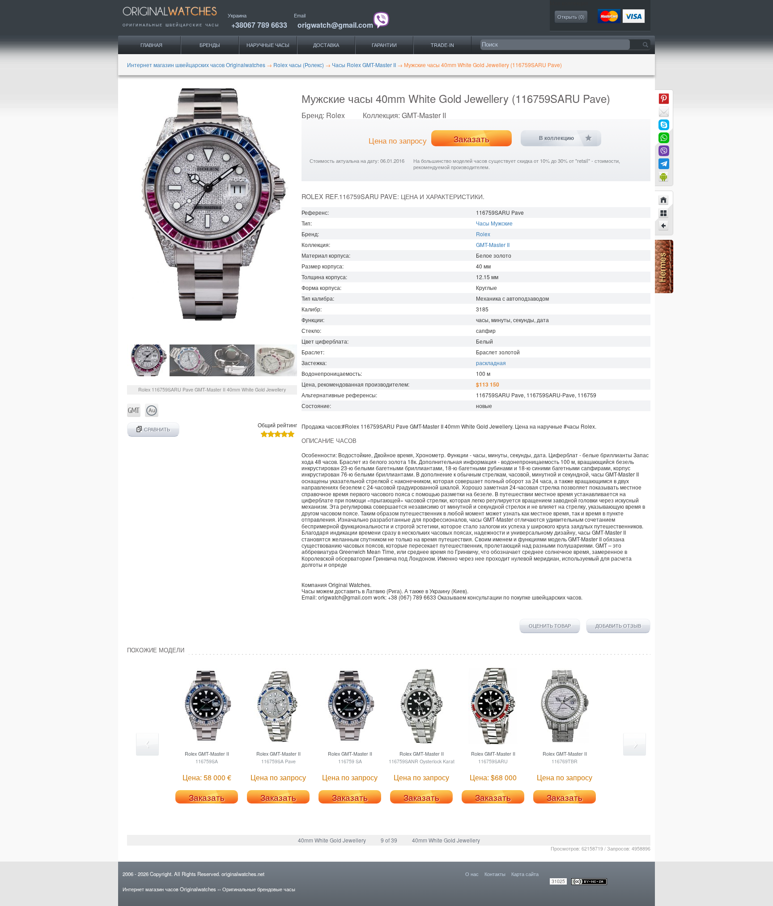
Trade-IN (442, 45)
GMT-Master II (493, 244)
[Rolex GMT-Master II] (663, 226)
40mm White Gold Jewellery (332, 840)
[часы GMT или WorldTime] (133, 414)
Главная (151, 45)
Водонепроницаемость (331, 373)
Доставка (326, 45)
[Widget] (663, 176)
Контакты (494, 873)
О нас (472, 873)
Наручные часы (267, 45)
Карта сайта (525, 873)
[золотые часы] (151, 414)
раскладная (491, 362)
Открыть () (571, 16)
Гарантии (384, 45)
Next (634, 744)
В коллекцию (556, 138)
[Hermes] (664, 291)
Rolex (483, 234)
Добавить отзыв (618, 626)
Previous (147, 744)
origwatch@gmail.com (335, 25)
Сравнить (157, 429)
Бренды (210, 45)
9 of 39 (389, 840)
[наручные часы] (177, 18)
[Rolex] (663, 213)
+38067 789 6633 (259, 25)
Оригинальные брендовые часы (258, 889)
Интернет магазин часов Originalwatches (169, 889)
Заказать (471, 139)
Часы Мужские (494, 223)
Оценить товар (550, 626)
